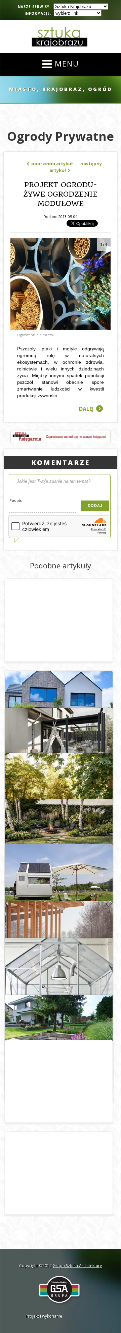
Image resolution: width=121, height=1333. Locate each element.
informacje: (38, 13)
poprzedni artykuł (50, 163)
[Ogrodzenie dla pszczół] (60, 328)
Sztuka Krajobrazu (60, 36)
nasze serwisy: (34, 6)
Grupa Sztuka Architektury (77, 1265)
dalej (91, 409)
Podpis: (16, 500)
